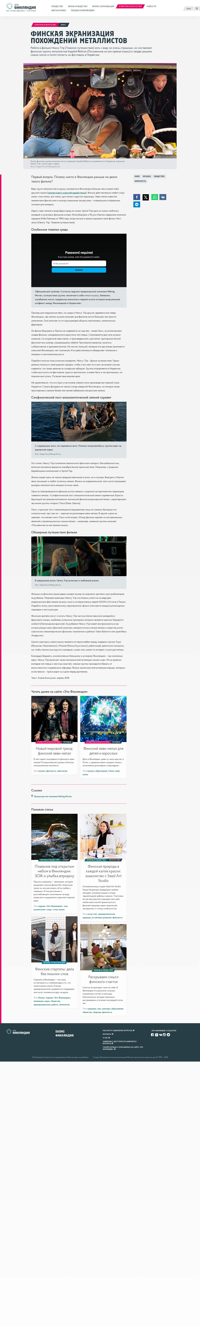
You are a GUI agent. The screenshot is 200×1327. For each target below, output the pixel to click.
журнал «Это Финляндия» (50, 906)
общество (159, 176)
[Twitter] (156, 1034)
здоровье (91, 1008)
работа (54, 1004)
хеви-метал (62, 770)
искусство (92, 914)
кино (137, 176)
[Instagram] (164, 1034)
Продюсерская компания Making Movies (53, 796)
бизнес (41, 997)
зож (65, 906)
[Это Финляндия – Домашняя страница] (21, 8)
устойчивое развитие (101, 917)
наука (47, 1001)
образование (101, 770)
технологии (64, 1004)
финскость (140, 181)
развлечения (39, 909)
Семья (111, 770)
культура (106, 1008)
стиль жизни (58, 909)
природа (87, 917)
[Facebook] (152, 1034)
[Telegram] (168, 1034)
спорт (49, 909)
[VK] (160, 1034)
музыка (147, 176)
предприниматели (106, 914)
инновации (38, 1001)
